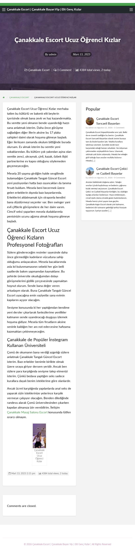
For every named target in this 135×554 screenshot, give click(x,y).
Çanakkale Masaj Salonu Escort (27, 412)
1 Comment (119, 128)
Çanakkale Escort (39, 70)
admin (52, 54)
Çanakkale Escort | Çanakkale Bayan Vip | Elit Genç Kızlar (44, 9)
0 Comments (119, 178)
